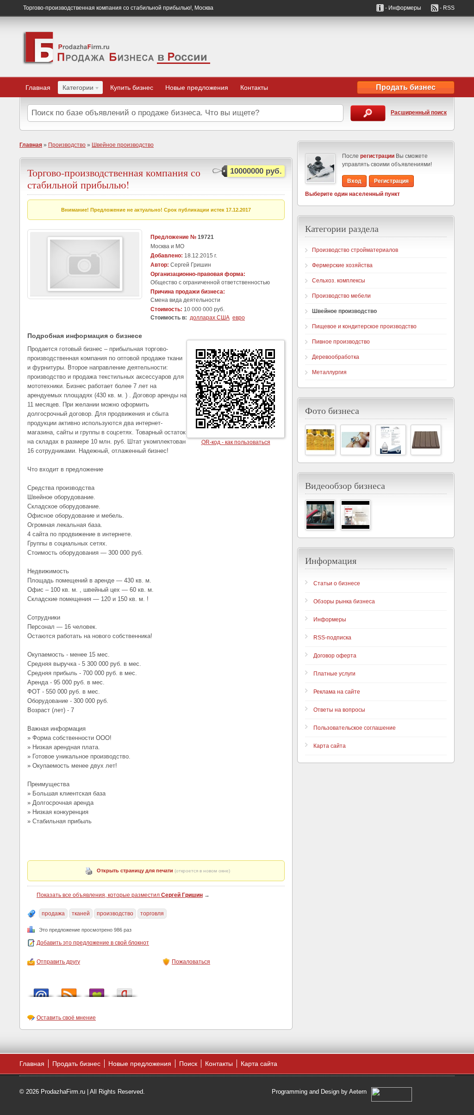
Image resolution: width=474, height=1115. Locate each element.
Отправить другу (58, 961)
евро (238, 317)
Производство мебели (341, 296)
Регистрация (391, 181)
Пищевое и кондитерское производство (364, 326)
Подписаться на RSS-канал (69, 990)
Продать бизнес (406, 87)
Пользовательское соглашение (354, 728)
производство (115, 913)
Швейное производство (123, 145)
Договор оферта (334, 655)
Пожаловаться (191, 961)
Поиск (188, 1063)
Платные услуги (334, 673)
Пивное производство (341, 341)
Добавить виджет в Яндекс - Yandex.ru (124, 990)
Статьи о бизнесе (336, 583)
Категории (76, 89)
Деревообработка (335, 357)
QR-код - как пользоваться (235, 442)
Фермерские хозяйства (342, 265)
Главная (37, 87)
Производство (67, 145)
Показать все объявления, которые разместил (120, 895)
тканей (81, 913)
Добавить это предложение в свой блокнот (93, 943)
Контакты (254, 87)
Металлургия (329, 372)
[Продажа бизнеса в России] (116, 46)
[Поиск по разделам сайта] (368, 113)
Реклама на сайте (336, 692)
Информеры (329, 619)
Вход (354, 181)
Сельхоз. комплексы (338, 280)
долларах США (210, 317)
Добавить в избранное (97, 990)
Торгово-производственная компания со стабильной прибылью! (113, 178)
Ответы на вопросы (339, 710)
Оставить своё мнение (66, 1018)
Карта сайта (329, 746)
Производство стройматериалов (355, 250)
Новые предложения (196, 87)
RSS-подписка (332, 637)
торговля (152, 913)
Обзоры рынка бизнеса (344, 601)
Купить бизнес (131, 87)
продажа (53, 913)
